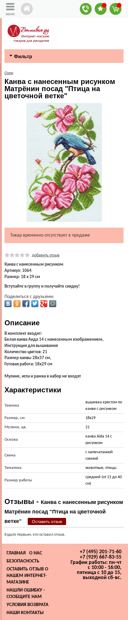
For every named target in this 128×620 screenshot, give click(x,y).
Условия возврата (28, 604)
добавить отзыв (46, 255)
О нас (35, 553)
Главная (16, 553)
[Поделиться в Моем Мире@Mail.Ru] (52, 303)
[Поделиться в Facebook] (25, 303)
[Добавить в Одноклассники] (17, 303)
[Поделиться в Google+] (43, 303)
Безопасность (23, 561)
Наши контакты (25, 613)
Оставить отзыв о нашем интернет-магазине (27, 576)
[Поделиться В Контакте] (8, 303)
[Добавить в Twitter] (34, 303)
